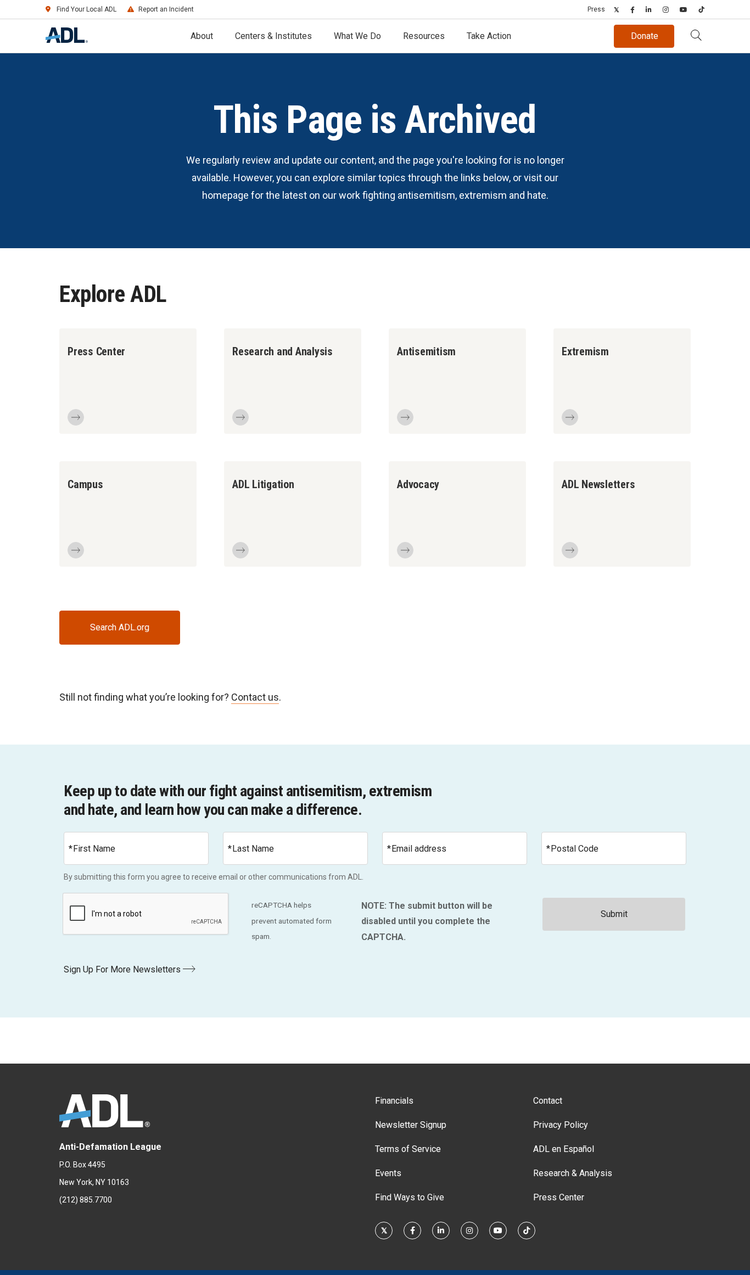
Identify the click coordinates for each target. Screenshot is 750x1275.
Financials (394, 1100)
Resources (424, 36)
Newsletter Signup (410, 1125)
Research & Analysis (572, 1173)
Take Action (489, 36)
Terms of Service (408, 1149)
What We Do (357, 36)
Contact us (255, 697)
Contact (547, 1100)
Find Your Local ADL (86, 9)
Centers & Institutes (273, 36)
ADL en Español (563, 1149)
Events (388, 1173)
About (202, 36)
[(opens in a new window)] (616, 9)
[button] (696, 36)
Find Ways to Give (409, 1197)
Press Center (558, 1197)
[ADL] (67, 40)
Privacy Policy (560, 1125)
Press (596, 9)
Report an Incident (166, 9)
